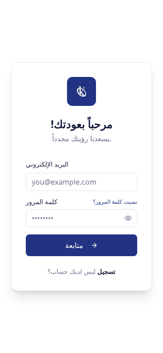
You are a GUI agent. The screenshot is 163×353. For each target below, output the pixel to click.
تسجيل (106, 271)
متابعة (74, 245)
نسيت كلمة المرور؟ (115, 201)
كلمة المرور (42, 202)
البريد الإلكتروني (47, 164)
